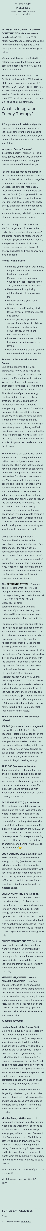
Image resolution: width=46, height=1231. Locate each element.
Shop (4, 1216)
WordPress (26, 1221)
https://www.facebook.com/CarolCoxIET (23, 41)
